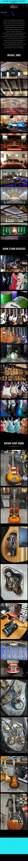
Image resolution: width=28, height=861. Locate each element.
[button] (1, 6)
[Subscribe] (23, 851)
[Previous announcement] (1, 1)
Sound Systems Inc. (12, 857)
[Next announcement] (26, 1)
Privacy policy (21, 857)
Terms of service (14, 859)
